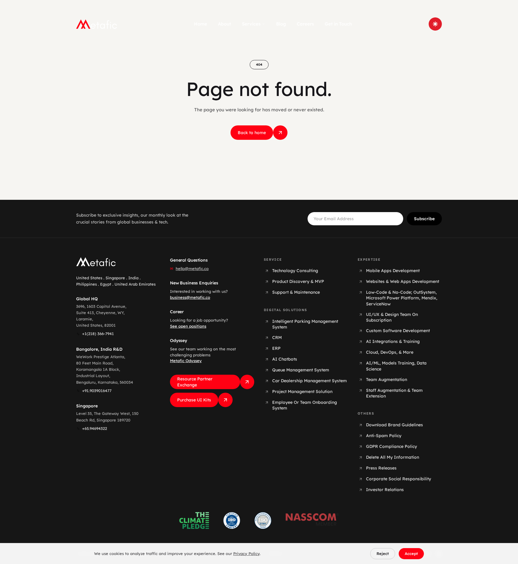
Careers (305, 24)
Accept (411, 553)
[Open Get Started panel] (435, 24)
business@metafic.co (190, 297)
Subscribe (424, 218)
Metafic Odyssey (186, 360)
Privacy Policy (246, 553)
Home (200, 24)
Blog (281, 24)
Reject (383, 553)
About (224, 24)
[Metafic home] (96, 24)
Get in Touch (338, 24)
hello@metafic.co (192, 268)
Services (251, 24)
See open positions (188, 326)
